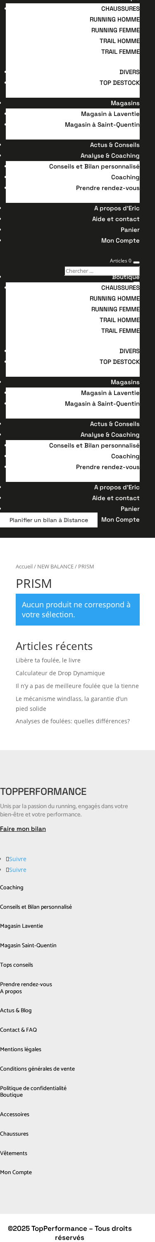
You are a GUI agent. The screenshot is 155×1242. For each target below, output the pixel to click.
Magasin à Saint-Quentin (102, 124)
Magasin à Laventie (110, 114)
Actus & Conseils (115, 145)
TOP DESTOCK (120, 83)
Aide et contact (116, 219)
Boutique (126, 277)
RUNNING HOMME (115, 19)
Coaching (125, 177)
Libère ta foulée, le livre (48, 660)
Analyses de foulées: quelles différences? (73, 721)
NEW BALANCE (55, 566)
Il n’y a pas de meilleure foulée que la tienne (77, 686)
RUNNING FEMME (115, 30)
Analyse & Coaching (110, 155)
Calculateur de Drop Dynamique (60, 673)
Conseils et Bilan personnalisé (94, 166)
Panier (130, 229)
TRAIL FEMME (120, 51)
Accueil (24, 566)
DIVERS (129, 72)
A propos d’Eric (117, 208)
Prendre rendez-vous (108, 188)
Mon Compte (120, 240)
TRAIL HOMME (120, 41)
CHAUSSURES (120, 8)
